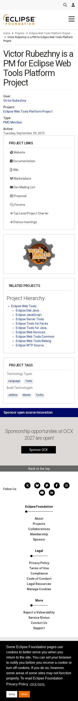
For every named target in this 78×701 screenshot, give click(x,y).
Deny (12, 694)
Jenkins (13, 394)
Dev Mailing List (24, 187)
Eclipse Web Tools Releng (33, 341)
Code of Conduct (39, 578)
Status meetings (25, 222)
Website (19, 152)
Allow (24, 694)
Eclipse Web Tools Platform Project (49, 33)
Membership (39, 534)
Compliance (39, 573)
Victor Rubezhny (14, 100)
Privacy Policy (39, 563)
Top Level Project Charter (31, 213)
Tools (28, 381)
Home (6, 33)
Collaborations (39, 529)
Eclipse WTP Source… (31, 345)
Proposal (19, 196)
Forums (19, 204)
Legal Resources (39, 584)
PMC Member (12, 122)
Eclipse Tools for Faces (32, 323)
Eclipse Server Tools (30, 319)
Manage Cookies (39, 589)
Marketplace (22, 178)
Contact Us (39, 623)
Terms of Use (39, 568)
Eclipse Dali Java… (28, 310)
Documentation (24, 161)
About (39, 518)
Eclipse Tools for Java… (32, 328)
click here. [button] (37, 684)
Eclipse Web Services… (31, 332)
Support (39, 628)
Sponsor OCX (38, 450)
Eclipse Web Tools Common (35, 336)
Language (14, 381)
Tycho (39, 394)
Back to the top (39, 468)
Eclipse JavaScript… (30, 315)
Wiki (15, 170)
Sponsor (39, 539)
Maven (27, 394)
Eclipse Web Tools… (24, 306)
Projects (19, 33)
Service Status (39, 617)
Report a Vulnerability (39, 612)
